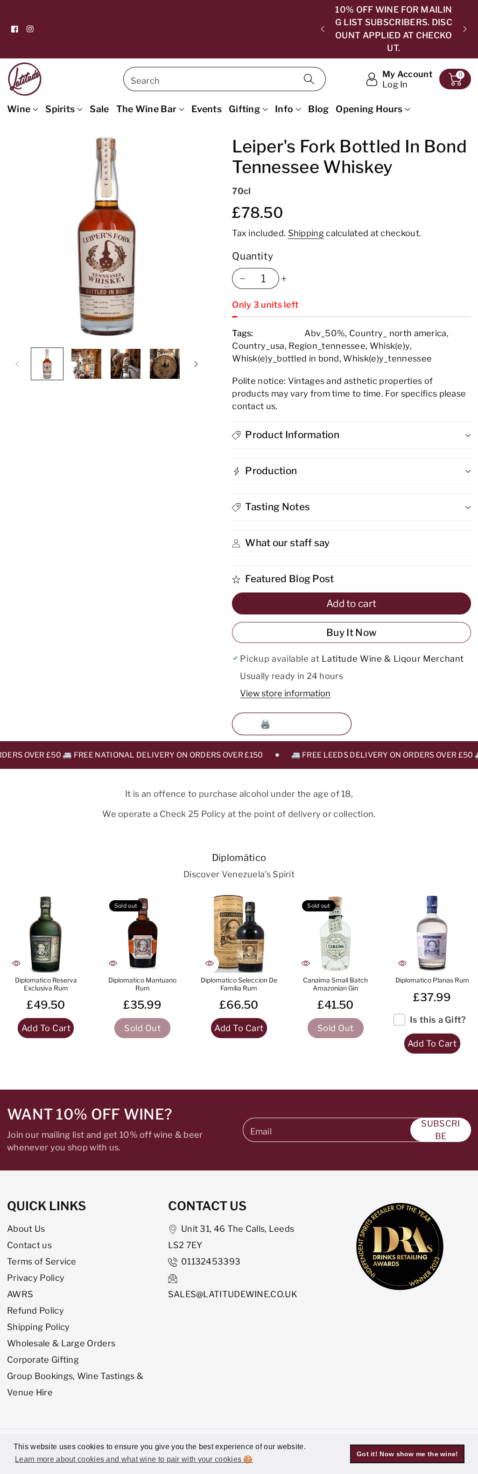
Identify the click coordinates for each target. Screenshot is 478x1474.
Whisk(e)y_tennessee (387, 358)
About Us (26, 1228)
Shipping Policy (38, 1327)
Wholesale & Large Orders (61, 1343)
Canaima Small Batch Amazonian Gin (335, 984)
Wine (18, 109)
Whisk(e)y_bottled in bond (285, 358)
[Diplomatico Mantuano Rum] (143, 934)
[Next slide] (465, 29)
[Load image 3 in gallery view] (125, 364)
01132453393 (210, 1261)
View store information (285, 693)
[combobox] (225, 79)
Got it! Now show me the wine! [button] (407, 1454)
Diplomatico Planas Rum (432, 980)
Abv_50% (324, 333)
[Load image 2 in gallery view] (86, 364)
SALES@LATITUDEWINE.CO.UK (232, 1294)
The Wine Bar (146, 109)
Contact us (29, 1245)
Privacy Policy (35, 1277)
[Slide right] (196, 364)
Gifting (244, 109)
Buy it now (351, 632)
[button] (455, 79)
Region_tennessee (327, 345)
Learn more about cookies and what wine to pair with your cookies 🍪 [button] (134, 1459)
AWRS (20, 1294)
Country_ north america (398, 333)
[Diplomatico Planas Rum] (432, 934)
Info (284, 109)
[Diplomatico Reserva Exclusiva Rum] (46, 934)
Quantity (252, 256)
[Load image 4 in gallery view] (165, 364)
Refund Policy (35, 1310)
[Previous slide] (322, 29)
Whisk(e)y (390, 345)
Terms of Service (42, 1261)
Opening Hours (369, 109)
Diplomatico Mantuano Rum (142, 984)
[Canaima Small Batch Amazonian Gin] (335, 934)
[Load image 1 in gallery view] (47, 364)
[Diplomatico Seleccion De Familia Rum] (239, 934)
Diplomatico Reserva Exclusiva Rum (46, 984)
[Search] (309, 79)
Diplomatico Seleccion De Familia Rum (239, 984)
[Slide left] (17, 364)
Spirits (60, 109)
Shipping (306, 233)
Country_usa (258, 345)
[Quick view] (16, 963)
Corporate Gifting (43, 1359)
